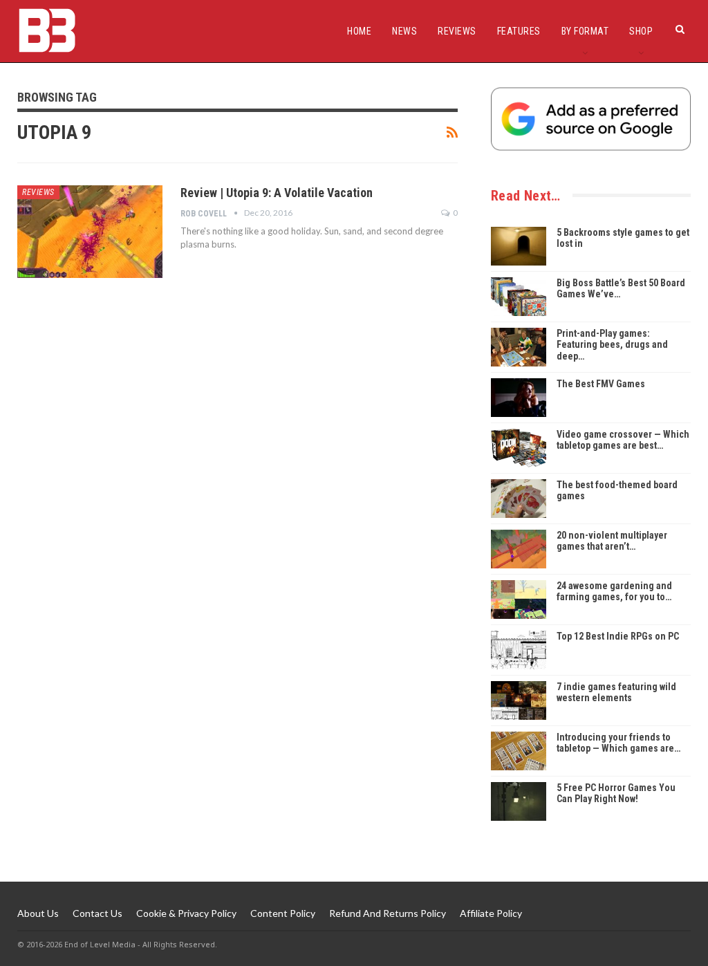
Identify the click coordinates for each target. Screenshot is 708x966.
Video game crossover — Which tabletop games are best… (623, 440)
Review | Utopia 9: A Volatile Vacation (276, 192)
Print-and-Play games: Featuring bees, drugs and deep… (612, 345)
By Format (585, 31)
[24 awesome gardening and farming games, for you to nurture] (518, 599)
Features (519, 31)
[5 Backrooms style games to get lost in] (518, 246)
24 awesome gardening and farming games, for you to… (614, 591)
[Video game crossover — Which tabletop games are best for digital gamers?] (518, 448)
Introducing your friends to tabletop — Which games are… (618, 743)
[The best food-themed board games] (518, 498)
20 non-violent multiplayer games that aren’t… (612, 541)
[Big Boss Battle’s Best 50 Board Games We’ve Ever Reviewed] (518, 296)
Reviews (457, 31)
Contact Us (97, 913)
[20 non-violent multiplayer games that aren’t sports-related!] (518, 549)
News (404, 31)
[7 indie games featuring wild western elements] (518, 700)
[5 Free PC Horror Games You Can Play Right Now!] (518, 801)
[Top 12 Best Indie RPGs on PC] (518, 650)
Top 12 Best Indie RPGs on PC (618, 636)
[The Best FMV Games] (518, 397)
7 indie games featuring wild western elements (616, 692)
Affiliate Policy (491, 913)
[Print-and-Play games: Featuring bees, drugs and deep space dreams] (518, 347)
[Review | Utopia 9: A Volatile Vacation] (89, 231)
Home (359, 31)
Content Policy (282, 913)
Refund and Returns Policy (387, 913)
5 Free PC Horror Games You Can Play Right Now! (616, 793)
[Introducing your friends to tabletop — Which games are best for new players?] (518, 751)
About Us (38, 913)
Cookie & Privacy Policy (186, 913)
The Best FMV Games (601, 383)
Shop (641, 31)
